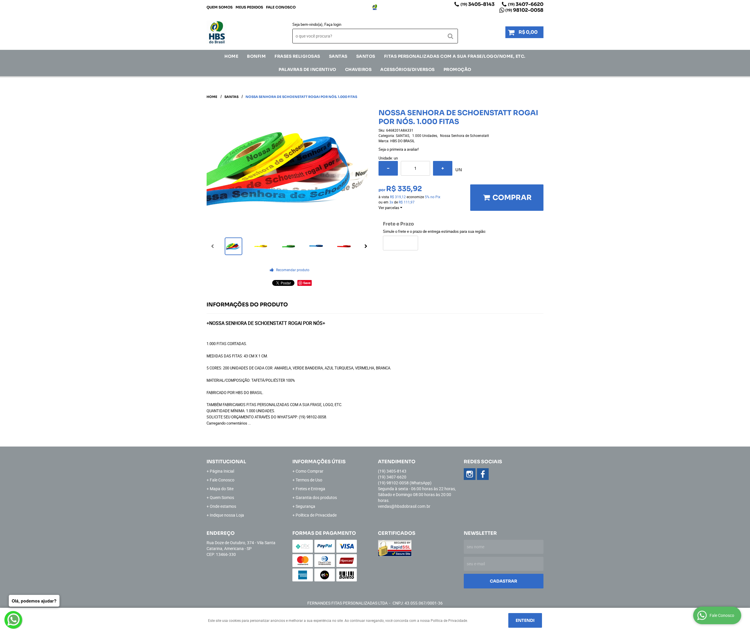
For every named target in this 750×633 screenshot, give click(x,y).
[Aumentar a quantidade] (442, 168)
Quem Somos (220, 7)
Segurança (305, 506)
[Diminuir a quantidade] (388, 168)
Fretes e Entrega (310, 488)
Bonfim (256, 56)
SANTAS (338, 56)
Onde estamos (223, 506)
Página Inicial (222, 471)
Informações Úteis (319, 462)
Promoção (457, 69)
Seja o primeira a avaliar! (399, 149)
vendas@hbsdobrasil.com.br (404, 506)
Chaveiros (358, 69)
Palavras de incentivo (307, 69)
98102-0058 (524, 10)
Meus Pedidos (249, 7)
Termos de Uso (309, 480)
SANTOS (365, 56)
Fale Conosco (281, 7)
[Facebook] (483, 474)
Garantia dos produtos (316, 497)
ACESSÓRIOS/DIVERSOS (407, 69)
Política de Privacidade (316, 515)
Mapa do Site (221, 488)
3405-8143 (478, 4)
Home (231, 56)
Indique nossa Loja (227, 515)
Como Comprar (309, 471)
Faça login (332, 24)
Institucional (226, 462)
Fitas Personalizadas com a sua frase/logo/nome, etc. (455, 56)
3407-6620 (525, 4)
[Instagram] (374, 7)
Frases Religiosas (297, 56)
